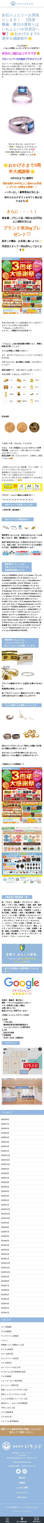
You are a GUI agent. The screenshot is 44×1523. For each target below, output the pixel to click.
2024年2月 (5, 1254)
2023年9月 (5, 1277)
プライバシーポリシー (24, 1511)
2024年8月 (5, 1227)
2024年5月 (5, 1241)
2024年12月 (5, 1209)
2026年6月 (5, 1128)
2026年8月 (5, 1119)
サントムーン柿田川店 (10, 1385)
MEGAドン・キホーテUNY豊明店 (14, 1403)
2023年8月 (5, 1281)
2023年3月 (5, 1304)
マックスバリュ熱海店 (10, 1336)
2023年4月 (5, 1299)
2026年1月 (5, 1151)
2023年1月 (5, 1312)
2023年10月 (5, 1272)
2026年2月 (5, 1146)
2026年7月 (5, 1124)
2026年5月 (5, 1133)
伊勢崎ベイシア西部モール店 (12, 1345)
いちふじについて (22, 1492)
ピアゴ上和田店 (7, 1349)
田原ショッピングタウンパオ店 (13, 1394)
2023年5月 (5, 1295)
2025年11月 (5, 1160)
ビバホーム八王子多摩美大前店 (13, 1372)
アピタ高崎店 (6, 1376)
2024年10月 (5, 1218)
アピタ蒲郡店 (6, 1331)
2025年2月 (5, 1200)
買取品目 (22, 1478)
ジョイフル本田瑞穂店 (10, 1421)
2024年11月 (5, 1214)
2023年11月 (5, 1268)
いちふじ (4, 1340)
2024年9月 (5, 1223)
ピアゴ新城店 (6, 1327)
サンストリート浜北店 (10, 1358)
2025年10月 (5, 1164)
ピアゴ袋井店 (6, 1363)
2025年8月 (5, 1173)
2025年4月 (5, 1191)
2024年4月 (5, 1245)
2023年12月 (5, 1263)
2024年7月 (5, 1232)
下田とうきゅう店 (8, 1408)
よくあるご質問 (22, 1487)
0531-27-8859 (8, 1032)
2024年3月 (5, 1250)
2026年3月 (5, 1142)
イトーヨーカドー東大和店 (11, 1381)
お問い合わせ (22, 1497)
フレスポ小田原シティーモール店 (14, 1399)
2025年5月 (5, 1187)
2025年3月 (5, 1196)
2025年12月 (5, 1155)
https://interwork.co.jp (22, 1462)
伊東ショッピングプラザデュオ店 (14, 1390)
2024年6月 (5, 1236)
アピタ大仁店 (6, 1417)
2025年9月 (5, 1169)
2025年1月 (5, 1205)
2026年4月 (5, 1137)
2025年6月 (5, 1182)
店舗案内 (22, 1483)
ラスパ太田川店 (7, 1354)
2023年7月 (5, 1286)
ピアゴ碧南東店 (7, 1412)
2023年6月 (5, 1290)
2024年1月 (5, 1259)
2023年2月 (5, 1308)
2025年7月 (5, 1178)
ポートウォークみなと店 (10, 1367)
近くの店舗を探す (22, 1521)
